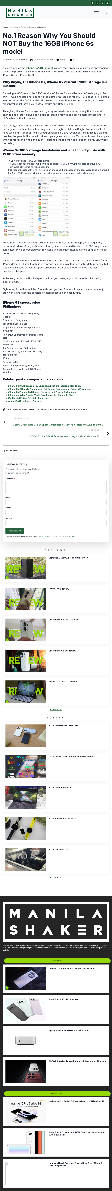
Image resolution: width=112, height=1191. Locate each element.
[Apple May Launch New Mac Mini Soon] (25, 1040)
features (53, 409)
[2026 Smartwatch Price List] (25, 828)
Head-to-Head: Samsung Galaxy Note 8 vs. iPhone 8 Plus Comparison (75, 1164)
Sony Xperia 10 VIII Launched (64, 999)
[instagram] (102, 3)
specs (84, 409)
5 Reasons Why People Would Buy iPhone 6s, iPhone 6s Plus (40, 395)
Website (8, 518)
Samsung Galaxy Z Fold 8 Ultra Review (68, 558)
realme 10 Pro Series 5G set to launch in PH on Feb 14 (76, 1101)
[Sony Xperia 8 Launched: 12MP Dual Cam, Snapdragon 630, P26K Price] (25, 1142)
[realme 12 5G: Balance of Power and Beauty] (25, 978)
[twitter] (97, 3)
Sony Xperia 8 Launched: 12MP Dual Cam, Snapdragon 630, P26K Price (76, 1133)
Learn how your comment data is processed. (56, 536)
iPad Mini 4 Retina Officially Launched (28, 398)
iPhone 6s (61, 409)
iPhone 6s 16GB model (39, 68)
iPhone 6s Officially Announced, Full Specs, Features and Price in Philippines (49, 389)
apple (9, 409)
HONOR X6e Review (59, 589)
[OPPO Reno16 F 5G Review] (25, 661)
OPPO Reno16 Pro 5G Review (64, 620)
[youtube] (107, 3)
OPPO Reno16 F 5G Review (62, 651)
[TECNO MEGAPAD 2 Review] (25, 691)
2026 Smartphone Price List (63, 725)
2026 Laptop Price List (60, 787)
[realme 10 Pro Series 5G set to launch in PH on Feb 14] (25, 1111)
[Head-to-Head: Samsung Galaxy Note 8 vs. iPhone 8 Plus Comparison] (25, 1173)
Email (8, 508)
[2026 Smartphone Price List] (25, 735)
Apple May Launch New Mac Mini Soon (69, 1030)
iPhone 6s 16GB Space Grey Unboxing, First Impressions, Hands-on (44, 386)
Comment (10, 479)
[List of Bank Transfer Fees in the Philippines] (25, 766)
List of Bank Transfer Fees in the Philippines (72, 756)
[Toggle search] (105, 12)
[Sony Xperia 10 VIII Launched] (25, 1009)
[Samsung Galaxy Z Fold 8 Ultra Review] (25, 568)
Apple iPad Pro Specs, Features (25, 401)
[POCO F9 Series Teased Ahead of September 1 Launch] (25, 1071)
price (80, 409)
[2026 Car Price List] (25, 859)
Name (8, 497)
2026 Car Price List (59, 849)
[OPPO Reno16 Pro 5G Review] (25, 630)
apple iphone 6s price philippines (36, 409)
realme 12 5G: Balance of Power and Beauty (71, 968)
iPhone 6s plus (71, 409)
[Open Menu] (96, 13)
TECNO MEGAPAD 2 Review (63, 681)
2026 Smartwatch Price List (63, 818)
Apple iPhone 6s (17, 409)
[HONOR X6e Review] (25, 599)
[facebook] (93, 3)
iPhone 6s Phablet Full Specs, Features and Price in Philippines (42, 392)
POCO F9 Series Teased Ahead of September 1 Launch (77, 1061)
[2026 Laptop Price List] (25, 797)
